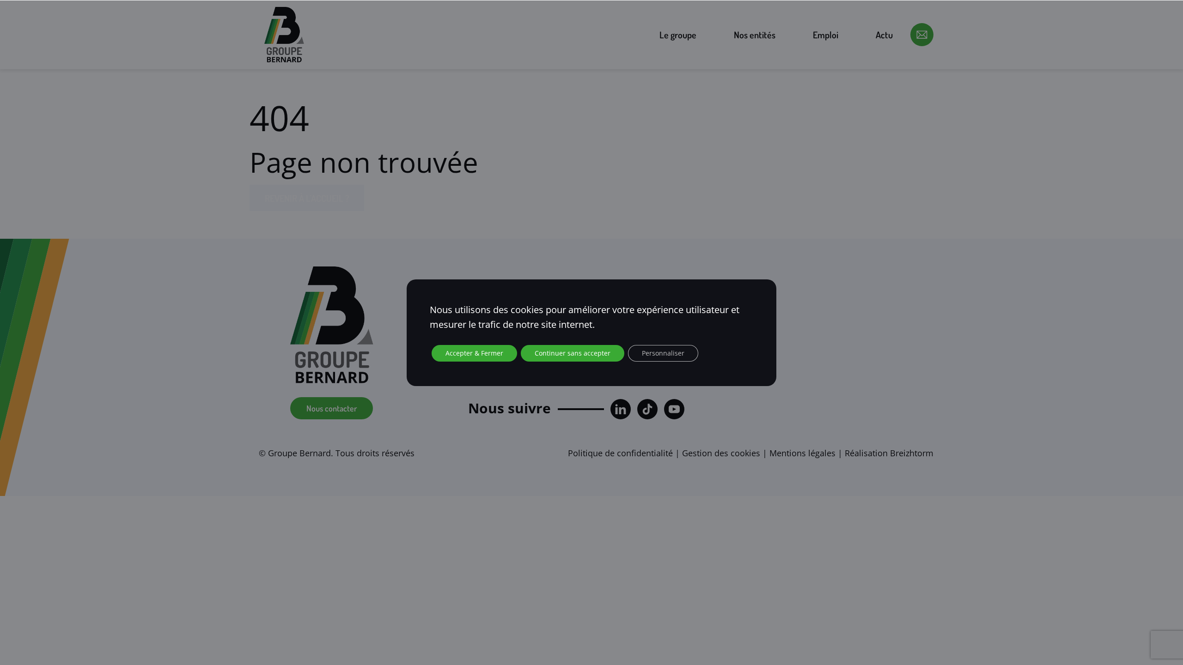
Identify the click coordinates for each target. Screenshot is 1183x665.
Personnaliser (663, 353)
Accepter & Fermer (474, 353)
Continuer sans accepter (572, 353)
